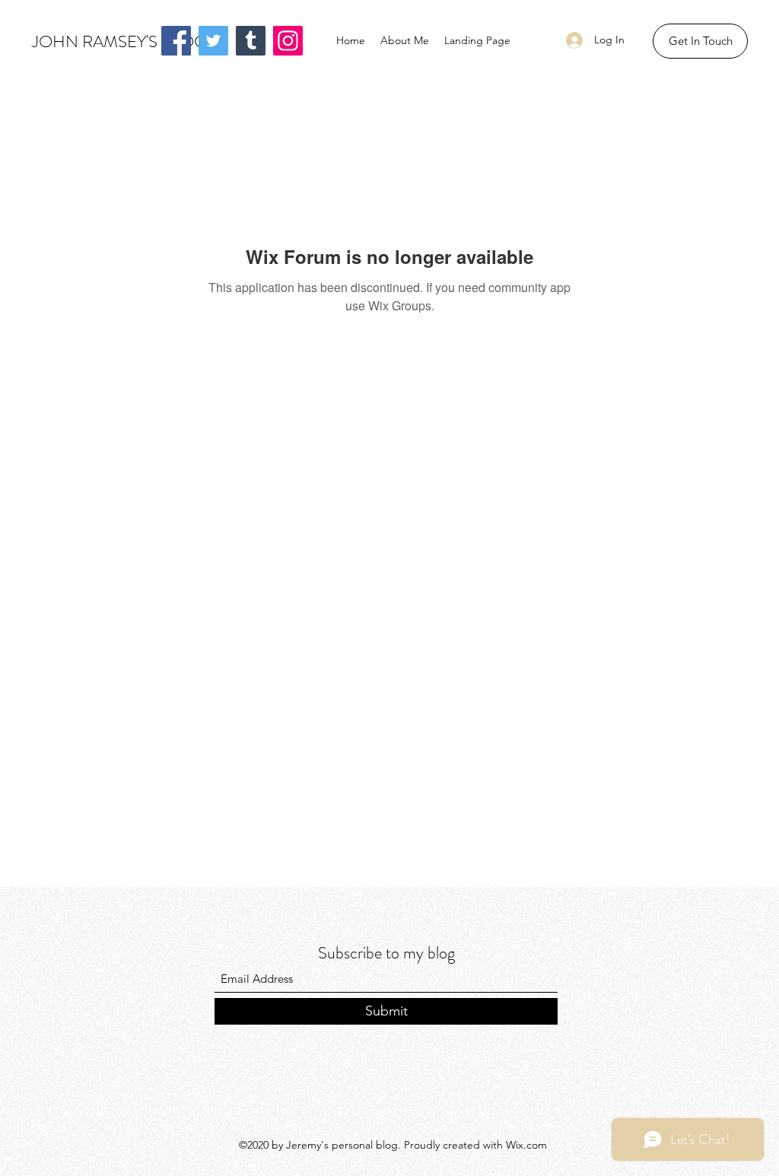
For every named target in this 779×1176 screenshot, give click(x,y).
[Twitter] (213, 41)
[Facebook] (176, 41)
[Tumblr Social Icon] (250, 41)
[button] (700, 41)
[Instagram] (288, 41)
